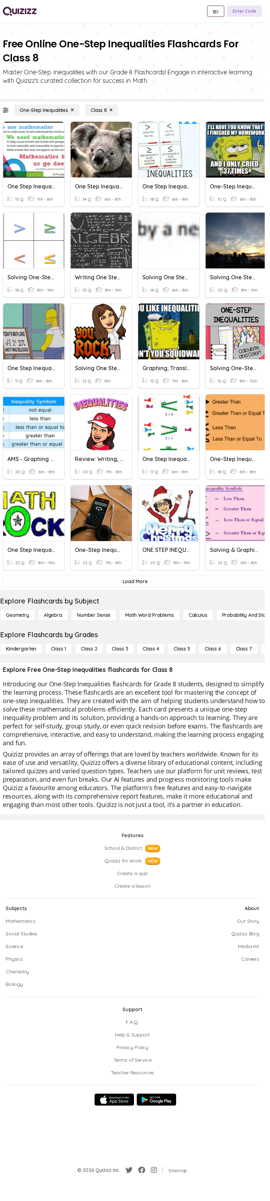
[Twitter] (129, 1170)
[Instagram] (154, 1170)
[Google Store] (156, 1100)
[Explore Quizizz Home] (20, 11)
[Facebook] (141, 1170)
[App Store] (114, 1100)
